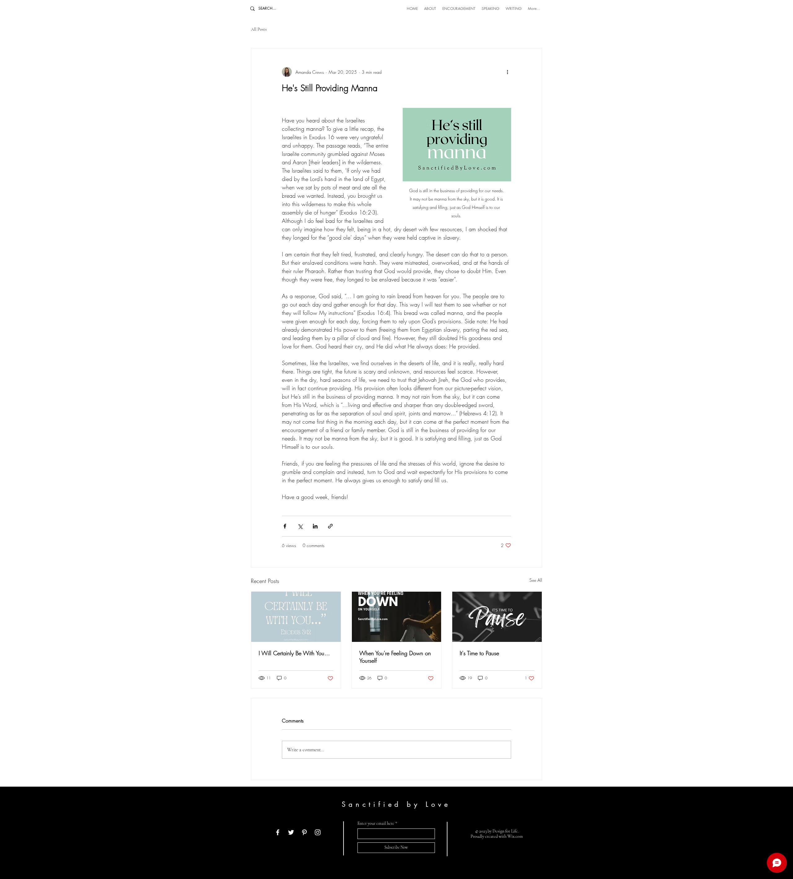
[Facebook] (278, 832)
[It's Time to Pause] (497, 617)
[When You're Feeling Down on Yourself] (396, 617)
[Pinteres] (304, 832)
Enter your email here (375, 823)
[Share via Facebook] (285, 526)
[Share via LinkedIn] (315, 526)
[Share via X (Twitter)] (300, 526)
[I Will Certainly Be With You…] (296, 617)
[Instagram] (318, 832)
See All (535, 580)
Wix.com (515, 836)
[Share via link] (330, 526)
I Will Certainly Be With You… (294, 653)
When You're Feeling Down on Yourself (395, 656)
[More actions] (507, 72)
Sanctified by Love (396, 804)
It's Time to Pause (479, 653)
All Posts (259, 29)
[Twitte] (291, 832)
